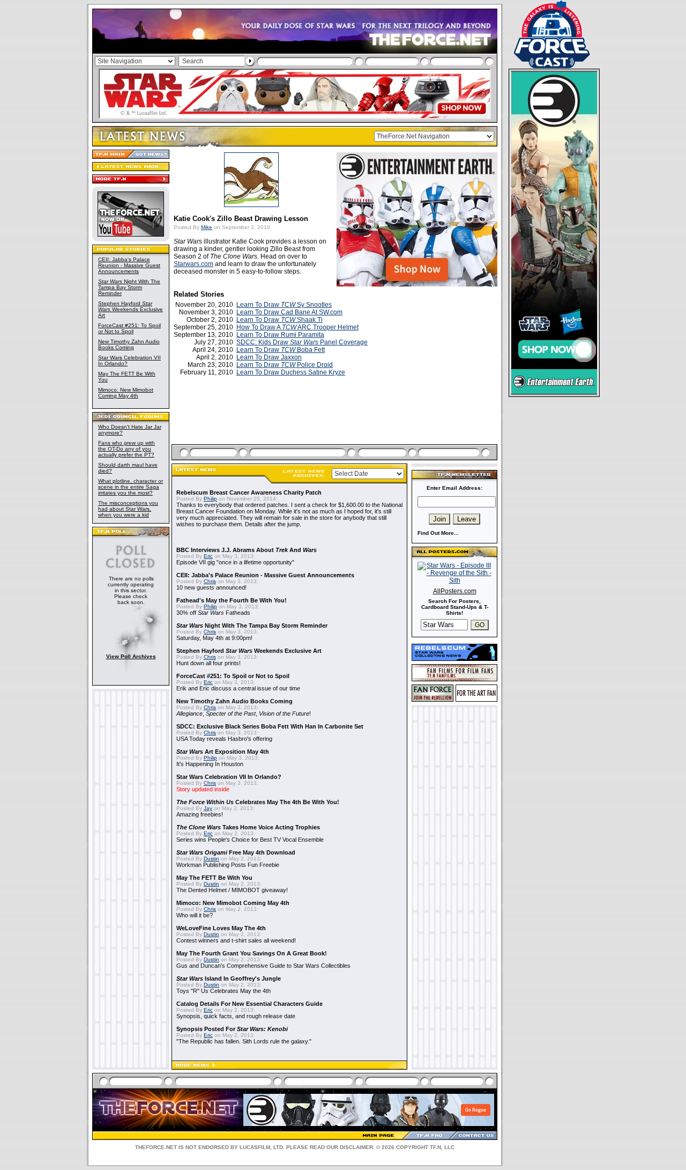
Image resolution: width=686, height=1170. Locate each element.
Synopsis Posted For (232, 1029)
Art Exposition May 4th (222, 751)
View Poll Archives (131, 656)
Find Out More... (438, 533)
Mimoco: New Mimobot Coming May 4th (125, 393)
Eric (208, 556)
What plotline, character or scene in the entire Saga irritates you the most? (130, 487)
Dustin (211, 859)
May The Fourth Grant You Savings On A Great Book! (251, 953)
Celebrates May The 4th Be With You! (257, 802)
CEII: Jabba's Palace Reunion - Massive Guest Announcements (129, 265)
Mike (206, 227)
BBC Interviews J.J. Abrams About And (246, 550)
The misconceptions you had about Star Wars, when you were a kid (128, 509)
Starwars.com (193, 264)
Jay (208, 808)
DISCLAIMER (356, 1147)
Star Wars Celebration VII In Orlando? (228, 777)
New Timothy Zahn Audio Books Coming (129, 344)
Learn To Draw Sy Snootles (284, 304)
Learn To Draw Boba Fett (280, 350)
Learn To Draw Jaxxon (269, 357)
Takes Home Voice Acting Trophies (248, 827)
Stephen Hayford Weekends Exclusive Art (130, 309)
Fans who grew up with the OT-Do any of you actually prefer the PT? (126, 449)
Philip (210, 499)
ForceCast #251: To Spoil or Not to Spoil (129, 328)
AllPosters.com (454, 591)
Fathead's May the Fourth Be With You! (231, 600)
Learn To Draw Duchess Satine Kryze (290, 372)
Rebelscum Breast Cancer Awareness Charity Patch (249, 492)
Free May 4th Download (235, 852)
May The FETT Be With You (214, 877)
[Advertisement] (335, 423)
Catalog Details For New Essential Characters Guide (249, 1003)
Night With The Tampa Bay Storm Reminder (129, 287)
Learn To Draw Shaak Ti (279, 319)
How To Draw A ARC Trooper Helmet (297, 327)
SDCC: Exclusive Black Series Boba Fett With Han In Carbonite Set (269, 726)
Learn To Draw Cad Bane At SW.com (289, 312)
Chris (210, 581)
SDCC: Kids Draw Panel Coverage (302, 342)
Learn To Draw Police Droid (284, 365)
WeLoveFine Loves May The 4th (221, 928)
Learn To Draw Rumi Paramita (280, 335)
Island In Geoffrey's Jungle (228, 978)
